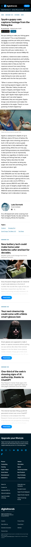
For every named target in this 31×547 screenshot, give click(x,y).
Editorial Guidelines (5, 493)
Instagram (6, 450)
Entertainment (5, 475)
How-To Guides (22, 475)
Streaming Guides (22, 469)
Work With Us (4, 524)
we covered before (23, 150)
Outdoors (3, 228)
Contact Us (4, 487)
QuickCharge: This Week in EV (8, 231)
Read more (6, 298)
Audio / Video (5, 469)
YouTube (14, 450)
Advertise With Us (5, 490)
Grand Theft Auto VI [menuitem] (6, 10)
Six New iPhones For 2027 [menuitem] (18, 10)
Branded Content (22, 489)
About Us (3, 484)
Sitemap (20, 527)
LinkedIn (26, 450)
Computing (4, 464)
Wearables (21, 464)
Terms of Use (4, 531)
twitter (14, 209)
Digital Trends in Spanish (23, 495)
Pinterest (22, 450)
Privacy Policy (21, 521)
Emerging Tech (11, 228)
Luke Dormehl (6, 28)
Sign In (27, 6)
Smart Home (4, 472)
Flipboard (2, 454)
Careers (3, 521)
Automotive (4, 478)
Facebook (2, 450)
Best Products (21, 472)
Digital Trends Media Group (9, 536)
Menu (2, 6)
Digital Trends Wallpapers (24, 492)
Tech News (21, 231)
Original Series (21, 478)
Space (19, 467)
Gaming (3, 467)
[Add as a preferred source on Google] (5, 31)
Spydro (6, 43)
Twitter (10, 450)
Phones (3, 461)
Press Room (20, 524)
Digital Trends (8, 8)
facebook (11, 209)
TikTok (18, 450)
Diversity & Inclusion (6, 527)
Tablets (19, 461)
